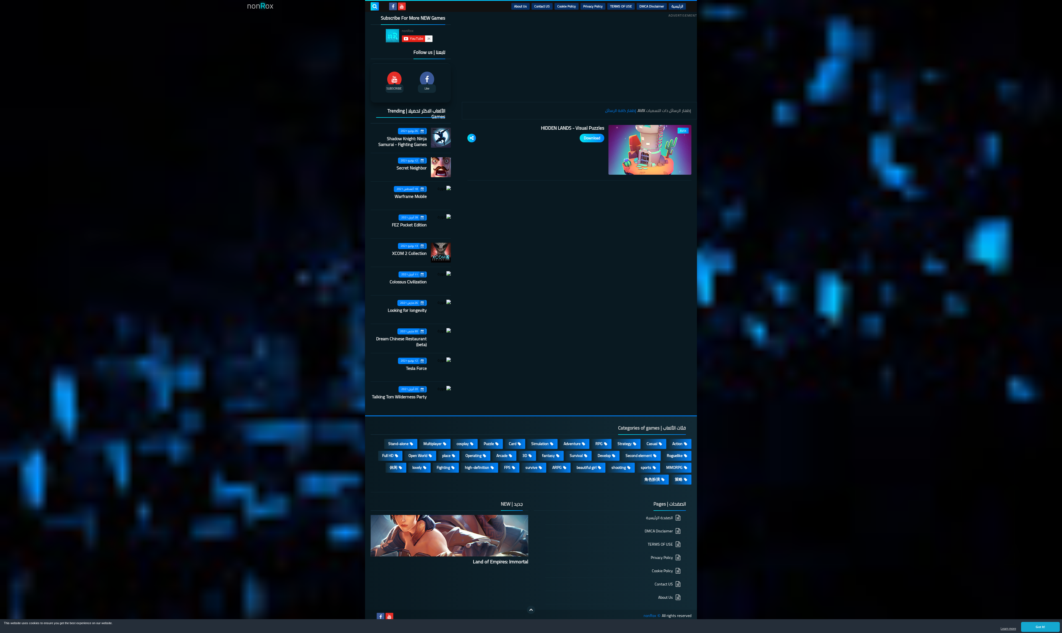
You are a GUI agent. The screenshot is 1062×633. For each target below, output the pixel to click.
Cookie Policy (566, 6)
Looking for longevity (407, 310)
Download (592, 138)
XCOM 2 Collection (409, 253)
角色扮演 (652, 479)
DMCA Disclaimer (651, 6)
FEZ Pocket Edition (409, 225)
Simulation (540, 443)
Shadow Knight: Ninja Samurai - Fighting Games (402, 141)
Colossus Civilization (408, 282)
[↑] (531, 610)
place (446, 455)
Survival (576, 455)
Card (512, 443)
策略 (679, 479)
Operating (473, 455)
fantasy (548, 455)
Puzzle (489, 443)
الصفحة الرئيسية (659, 518)
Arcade (501, 455)
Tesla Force (416, 368)
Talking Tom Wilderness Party (399, 397)
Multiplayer (432, 443)
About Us (520, 6)
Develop (604, 455)
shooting (618, 467)
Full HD (388, 455)
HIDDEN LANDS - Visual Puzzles (572, 128)
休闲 (393, 467)
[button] (1040, 627)
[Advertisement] (579, 57)
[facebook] (393, 6)
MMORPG (674, 467)
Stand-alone (398, 443)
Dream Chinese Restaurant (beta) (401, 341)
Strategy (625, 443)
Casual (652, 443)
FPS (507, 467)
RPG (599, 443)
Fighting (443, 467)
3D (524, 455)
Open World (417, 455)
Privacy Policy (593, 6)
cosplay (463, 443)
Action (677, 443)
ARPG (557, 467)
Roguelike (675, 455)
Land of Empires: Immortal (500, 561)
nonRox (650, 616)
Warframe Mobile (411, 196)
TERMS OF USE (621, 6)
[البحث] (375, 6)
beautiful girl (587, 467)
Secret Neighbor (412, 168)
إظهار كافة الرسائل (620, 110)
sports (646, 467)
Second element (639, 455)
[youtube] (402, 6)
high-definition (477, 467)
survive (531, 467)
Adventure (572, 443)
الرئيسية (677, 6)
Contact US (542, 6)
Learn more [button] (1008, 628)
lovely (417, 467)
